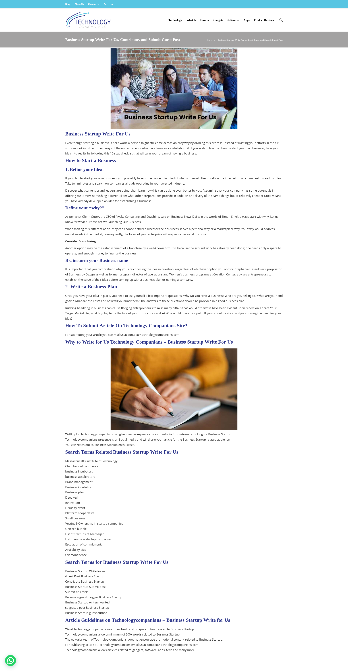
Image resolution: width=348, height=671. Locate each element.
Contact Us (93, 4)
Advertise (108, 4)
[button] (10, 660)
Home (209, 40)
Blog (67, 4)
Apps (247, 20)
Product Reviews (264, 20)
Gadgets (218, 20)
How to (204, 20)
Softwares (233, 20)
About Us (79, 4)
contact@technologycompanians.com (153, 335)
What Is (191, 20)
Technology (175, 20)
